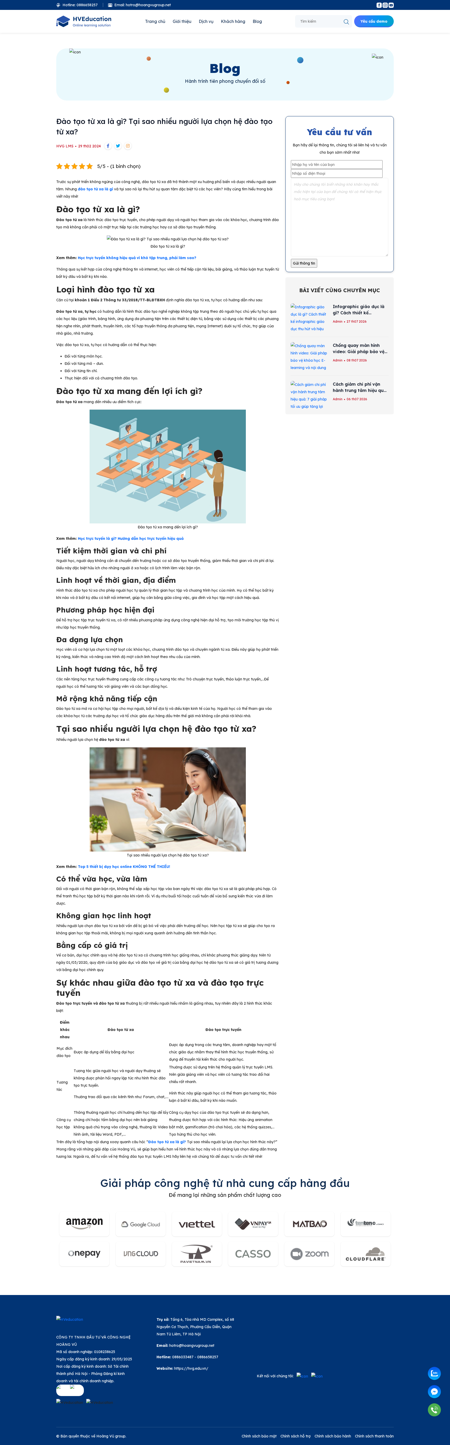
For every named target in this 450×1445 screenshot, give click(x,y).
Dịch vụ (206, 21)
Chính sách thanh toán (374, 1436)
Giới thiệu (182, 21)
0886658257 (207, 1357)
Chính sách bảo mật (259, 1436)
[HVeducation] (84, 21)
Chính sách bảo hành (333, 1436)
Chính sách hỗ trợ (295, 1436)
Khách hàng (233, 21)
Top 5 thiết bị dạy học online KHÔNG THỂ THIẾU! (124, 866)
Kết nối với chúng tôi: (275, 1376)
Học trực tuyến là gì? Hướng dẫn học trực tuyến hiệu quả (131, 538)
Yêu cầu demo (374, 21)
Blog (257, 21)
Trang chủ (155, 21)
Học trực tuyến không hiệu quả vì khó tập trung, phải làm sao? (137, 257)
